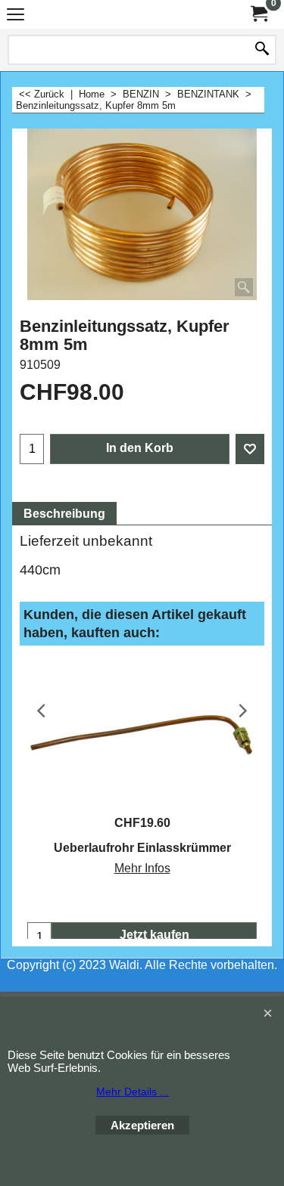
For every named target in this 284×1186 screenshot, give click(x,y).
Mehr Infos (142, 868)
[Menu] (15, 16)
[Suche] (262, 50)
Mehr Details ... (132, 1091)
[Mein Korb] (258, 14)
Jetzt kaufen (154, 934)
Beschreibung (64, 513)
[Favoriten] (250, 449)
